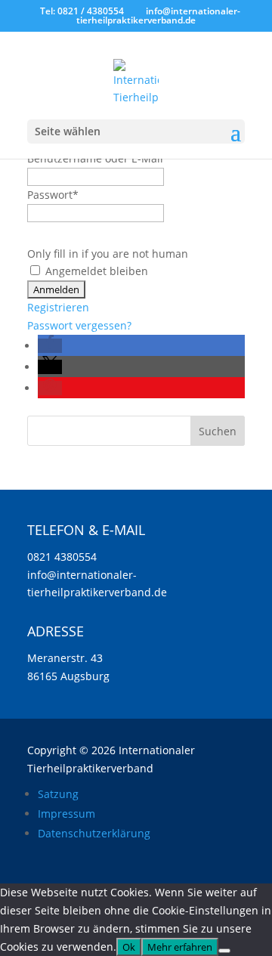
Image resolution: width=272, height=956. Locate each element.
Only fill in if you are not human (107, 253)
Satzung (58, 794)
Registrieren (58, 307)
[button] (50, 346)
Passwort (53, 194)
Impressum (66, 813)
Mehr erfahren (179, 947)
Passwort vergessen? (79, 325)
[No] (224, 950)
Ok (128, 947)
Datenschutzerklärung (94, 833)
